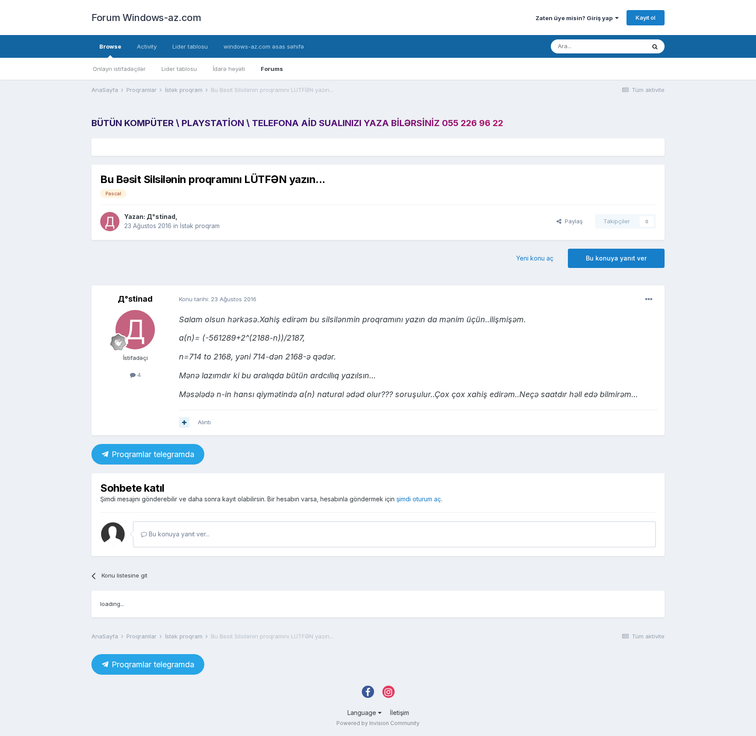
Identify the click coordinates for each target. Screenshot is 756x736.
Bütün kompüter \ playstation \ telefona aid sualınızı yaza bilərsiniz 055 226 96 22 (297, 123)
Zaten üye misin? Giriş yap (575, 17)
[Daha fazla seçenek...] (649, 299)
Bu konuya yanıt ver (616, 258)
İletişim (399, 712)
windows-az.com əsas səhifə (264, 46)
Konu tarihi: (217, 299)
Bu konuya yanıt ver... (178, 534)
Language (362, 712)
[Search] (655, 46)
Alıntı (204, 422)
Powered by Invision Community (378, 723)
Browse (110, 46)
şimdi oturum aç (418, 499)
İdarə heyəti (229, 68)
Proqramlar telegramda (151, 454)
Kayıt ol (645, 17)
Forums (272, 68)
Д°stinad (161, 216)
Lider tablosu (179, 68)
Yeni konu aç (534, 258)
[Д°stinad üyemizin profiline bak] (109, 221)
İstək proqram (200, 225)
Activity (147, 46)
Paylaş (572, 221)
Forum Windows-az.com (146, 17)
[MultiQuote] (184, 422)
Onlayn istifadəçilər (119, 68)
